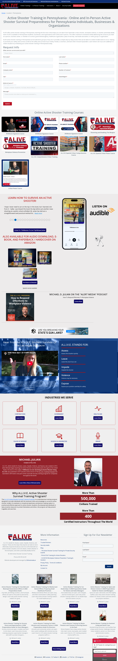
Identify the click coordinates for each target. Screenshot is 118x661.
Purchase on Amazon (30, 282)
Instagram (80, 657)
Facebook (39, 657)
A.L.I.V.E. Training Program (47, 472)
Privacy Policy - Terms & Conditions (51, 563)
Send (104, 655)
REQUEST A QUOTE (79, 5)
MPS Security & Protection (30, 1)
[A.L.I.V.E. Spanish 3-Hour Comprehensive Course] (73, 143)
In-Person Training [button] (38, 5)
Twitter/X (56, 657)
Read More (15, 606)
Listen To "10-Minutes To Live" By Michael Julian (29, 230)
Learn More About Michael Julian (29, 483)
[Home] (10, 6)
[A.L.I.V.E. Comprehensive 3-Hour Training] (44, 145)
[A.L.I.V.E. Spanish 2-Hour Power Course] (102, 144)
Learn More (20, 418)
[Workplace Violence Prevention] (15, 143)
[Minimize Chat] (115, 639)
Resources (44, 540)
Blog (42, 548)
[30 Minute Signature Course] (73, 124)
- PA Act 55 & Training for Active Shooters (53, 555)
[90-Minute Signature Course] (15, 124)
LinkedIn (64, 657)
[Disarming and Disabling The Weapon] (102, 124)
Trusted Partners (46, 542)
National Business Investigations (49, 1)
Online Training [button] (25, 5)
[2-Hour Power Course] (15, 173)
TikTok (72, 657)
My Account (44, 565)
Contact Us (44, 568)
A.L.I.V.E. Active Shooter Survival (11, 1)
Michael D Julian (65, 1)
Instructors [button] (50, 5)
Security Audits (66, 5)
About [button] (58, 5)
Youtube (47, 657)
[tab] (10, 220)
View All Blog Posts (59, 649)
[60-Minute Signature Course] (44, 124)
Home (3, 13)
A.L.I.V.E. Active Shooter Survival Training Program (19, 499)
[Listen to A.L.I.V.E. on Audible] (88, 224)
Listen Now (78, 301)
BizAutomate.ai (31, 560)
